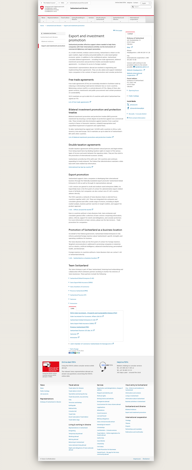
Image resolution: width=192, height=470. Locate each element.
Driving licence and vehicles (105, 398)
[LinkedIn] (73, 352)
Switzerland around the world (79, 3)
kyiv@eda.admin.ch (142, 67)
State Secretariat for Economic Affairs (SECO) (86, 316)
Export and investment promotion (136, 412)
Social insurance (102, 413)
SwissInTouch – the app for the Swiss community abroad (108, 453)
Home (42, 25)
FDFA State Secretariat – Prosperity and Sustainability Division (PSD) (93, 313)
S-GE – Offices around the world (80, 210)
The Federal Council (49, 3)
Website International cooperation (134, 74)
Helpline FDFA (122, 362)
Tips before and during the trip (78, 394)
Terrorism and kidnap (75, 402)
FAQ (70, 399)
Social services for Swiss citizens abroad (109, 404)
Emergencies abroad (103, 401)
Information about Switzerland (135, 398)
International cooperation (134, 18)
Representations (53, 17)
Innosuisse (73, 303)
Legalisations (101, 407)
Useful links (100, 438)
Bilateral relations (131, 409)
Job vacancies (44, 394)
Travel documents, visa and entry (78, 397)
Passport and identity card (105, 393)
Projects (128, 426)
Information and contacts (133, 393)
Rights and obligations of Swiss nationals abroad (81, 449)
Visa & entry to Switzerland (101, 18)
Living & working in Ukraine (78, 18)
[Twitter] (71, 352)
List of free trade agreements (79, 102)
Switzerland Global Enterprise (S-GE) (82, 278)
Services (91, 17)
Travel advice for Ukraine (76, 388)
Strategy (128, 420)
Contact (129, 34)
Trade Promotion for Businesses (106, 449)
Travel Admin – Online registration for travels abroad (108, 434)
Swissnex (73, 299)
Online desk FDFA (69, 362)
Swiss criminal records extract (106, 421)
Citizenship (100, 444)
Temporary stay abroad (75, 433)
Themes (128, 423)
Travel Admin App (74, 420)
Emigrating (72, 430)
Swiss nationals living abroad (77, 445)
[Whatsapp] (77, 352)
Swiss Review (101, 441)
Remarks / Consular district (137, 114)
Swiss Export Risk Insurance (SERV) (81, 282)
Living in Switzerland (132, 396)
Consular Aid (72, 411)
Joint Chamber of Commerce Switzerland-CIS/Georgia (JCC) (91, 344)
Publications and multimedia (134, 432)
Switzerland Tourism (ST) (78, 295)
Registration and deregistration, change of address (110, 389)
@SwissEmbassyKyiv (137, 108)
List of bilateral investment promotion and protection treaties (90, 137)
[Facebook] (70, 352)
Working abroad (74, 436)
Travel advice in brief (75, 391)
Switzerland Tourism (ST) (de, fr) (81, 330)
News (43, 17)
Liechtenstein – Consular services (107, 430)
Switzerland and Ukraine (118, 18)
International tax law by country (80, 167)
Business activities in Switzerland (135, 401)
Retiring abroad (73, 439)
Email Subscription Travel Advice (78, 417)
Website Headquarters (135, 70)
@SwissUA (134, 105)
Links (71, 308)
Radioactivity (72, 408)
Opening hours (133, 90)
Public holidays (134, 96)
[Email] (79, 352)
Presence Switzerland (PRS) (79, 291)
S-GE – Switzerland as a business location (83, 258)
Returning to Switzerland (76, 442)
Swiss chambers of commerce (79, 286)
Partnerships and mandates (134, 429)
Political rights (101, 396)
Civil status (100, 446)
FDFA (62, 3)
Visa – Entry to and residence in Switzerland (135, 389)
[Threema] (75, 352)
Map (128, 47)
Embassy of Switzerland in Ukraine (50, 402)
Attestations (100, 410)
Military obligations (103, 419)
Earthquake (72, 405)
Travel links (72, 414)
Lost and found (101, 416)
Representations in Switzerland (78, 428)
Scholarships (101, 427)
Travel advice (65, 17)
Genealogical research (103, 424)
